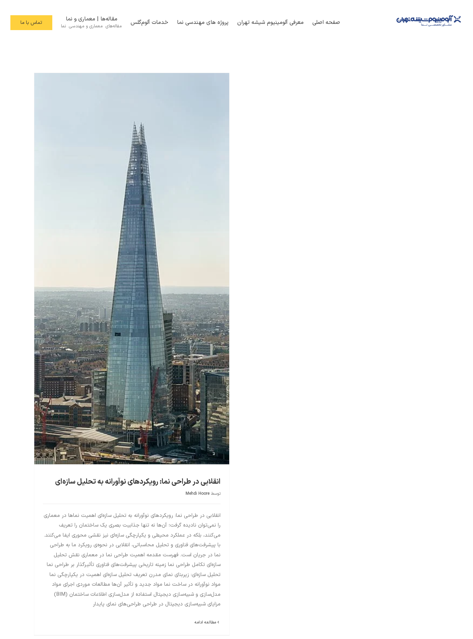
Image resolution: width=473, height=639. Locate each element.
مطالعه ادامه (206, 622)
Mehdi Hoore (197, 494)
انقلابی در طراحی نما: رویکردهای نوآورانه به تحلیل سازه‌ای (138, 481)
